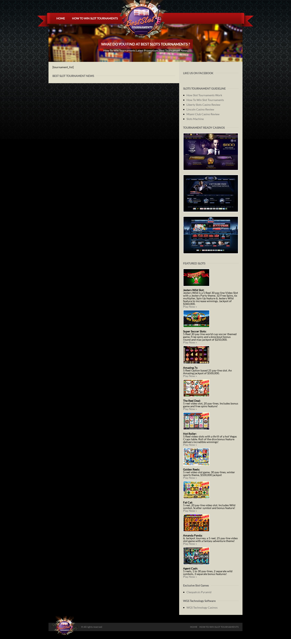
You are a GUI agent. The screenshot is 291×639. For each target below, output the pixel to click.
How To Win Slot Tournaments (95, 18)
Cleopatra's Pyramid (198, 592)
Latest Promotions (147, 50)
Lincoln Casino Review (200, 109)
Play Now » (190, 306)
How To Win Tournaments (119, 50)
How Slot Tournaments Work (204, 95)
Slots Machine (195, 119)
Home (60, 18)
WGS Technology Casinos (202, 607)
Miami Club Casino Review (203, 114)
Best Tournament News (173, 50)
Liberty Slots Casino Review (203, 104)
